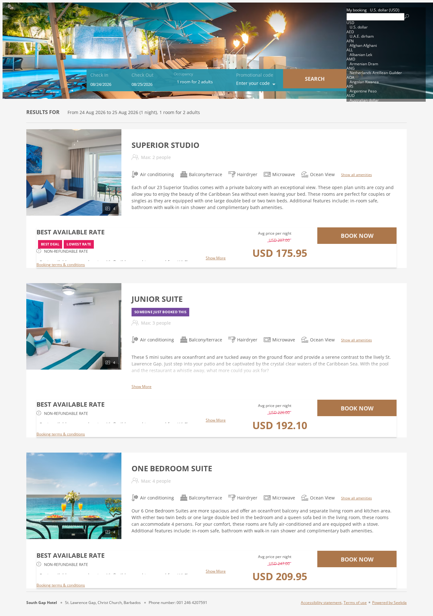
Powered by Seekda (389, 602)
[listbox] (386, 54)
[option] (386, 25)
